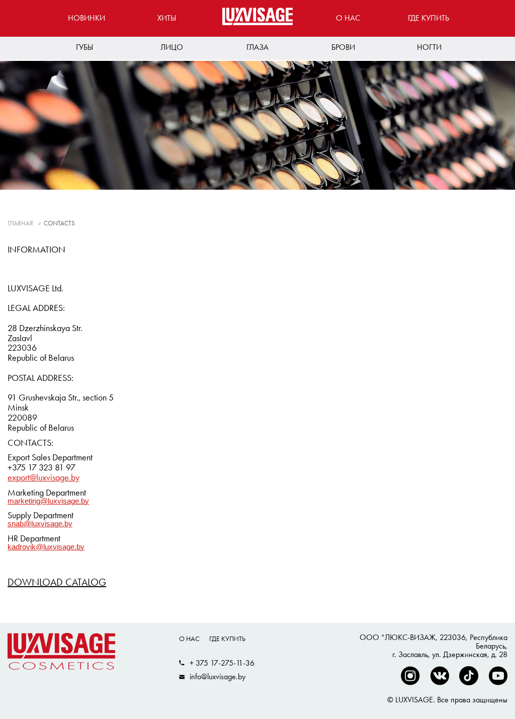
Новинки (86, 18)
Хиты (166, 18)
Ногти (429, 47)
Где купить (428, 18)
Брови (343, 47)
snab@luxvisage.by (40, 524)
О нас (348, 18)
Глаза (257, 47)
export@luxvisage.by (43, 477)
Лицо (171, 47)
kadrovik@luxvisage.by (46, 547)
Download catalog (57, 582)
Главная (20, 223)
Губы (84, 47)
